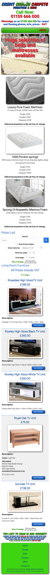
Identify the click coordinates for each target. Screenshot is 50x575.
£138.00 (25, 488)
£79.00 (25, 422)
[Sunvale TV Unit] (25, 512)
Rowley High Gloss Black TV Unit (25, 331)
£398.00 (25, 284)
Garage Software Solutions (34, 569)
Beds (25, 554)
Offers (25, 562)
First (13, 262)
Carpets (25, 550)
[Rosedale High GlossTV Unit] (25, 316)
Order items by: (14, 248)
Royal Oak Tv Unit (25, 418)
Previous (19, 262)
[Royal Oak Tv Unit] (25, 452)
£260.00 (25, 335)
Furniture (25, 558)
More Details (38, 325)
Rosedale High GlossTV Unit (25, 280)
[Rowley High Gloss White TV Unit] (25, 402)
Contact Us (25, 566)
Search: (25, 236)
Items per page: (21, 253)
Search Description (26, 244)
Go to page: (19, 258)
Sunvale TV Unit (25, 484)
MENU (42, 30)
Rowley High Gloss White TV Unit (25, 374)
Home (25, 545)
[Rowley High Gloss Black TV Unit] (25, 358)
